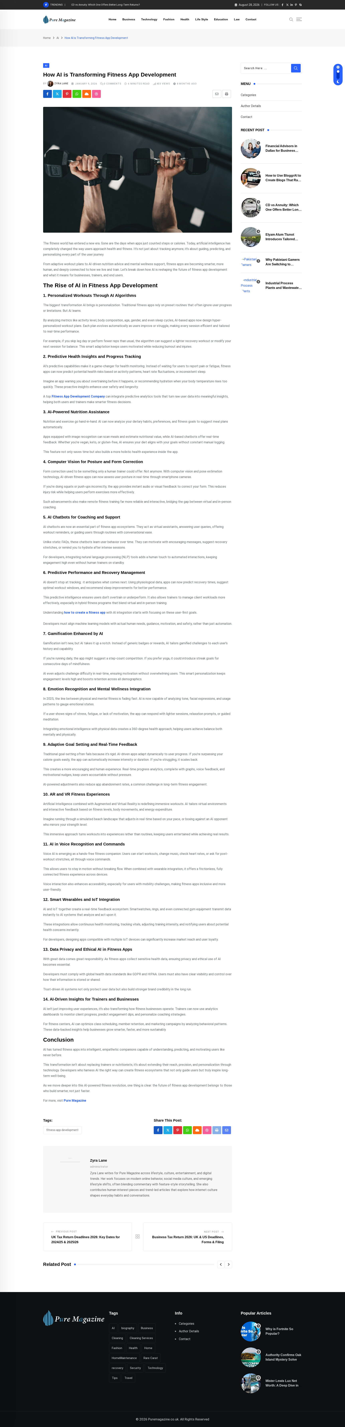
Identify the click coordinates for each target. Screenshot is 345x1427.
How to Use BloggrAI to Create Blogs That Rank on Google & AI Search (284, 180)
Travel (128, 1378)
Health (184, 19)
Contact (251, 19)
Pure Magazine (75, 1100)
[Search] (291, 19)
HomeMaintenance (124, 1358)
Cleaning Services (141, 1338)
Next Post (211, 1231)
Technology (149, 19)
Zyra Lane (61, 83)
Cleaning (117, 1338)
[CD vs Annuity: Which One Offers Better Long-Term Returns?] (251, 207)
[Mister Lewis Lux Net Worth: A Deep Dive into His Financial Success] (251, 1383)
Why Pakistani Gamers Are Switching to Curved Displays (283, 264)
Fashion (168, 19)
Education (221, 19)
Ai (58, 37)
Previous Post (66, 1231)
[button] (220, 1264)
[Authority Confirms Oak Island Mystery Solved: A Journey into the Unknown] (251, 1357)
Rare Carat (151, 1358)
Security (135, 1368)
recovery (117, 1368)
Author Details (251, 106)
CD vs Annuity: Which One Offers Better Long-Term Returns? (105, 4)
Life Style (201, 19)
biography (127, 1328)
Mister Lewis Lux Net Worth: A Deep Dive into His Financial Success (283, 1385)
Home (112, 19)
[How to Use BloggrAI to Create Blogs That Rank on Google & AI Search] (251, 178)
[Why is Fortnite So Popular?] (251, 1331)
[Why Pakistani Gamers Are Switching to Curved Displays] (251, 262)
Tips (115, 1378)
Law (237, 19)
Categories (248, 95)
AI (113, 1328)
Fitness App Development (62, 1130)
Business (128, 19)
